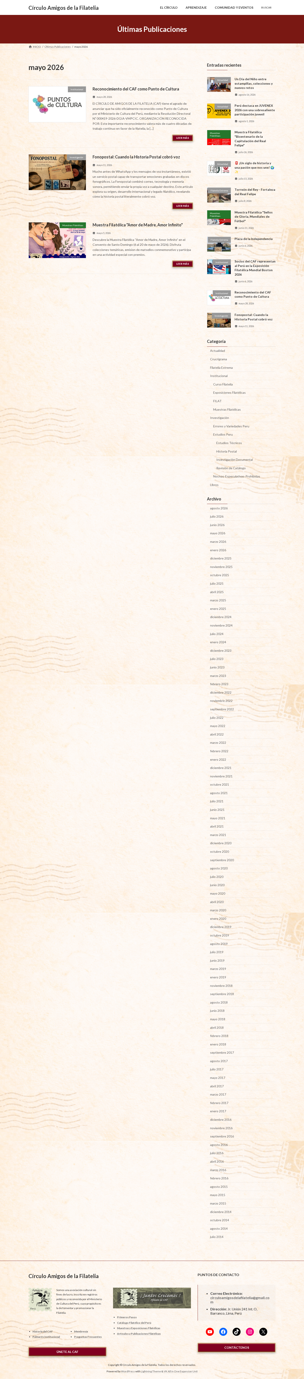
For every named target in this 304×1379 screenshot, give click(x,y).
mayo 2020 (217, 893)
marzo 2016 (218, 1170)
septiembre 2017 (222, 1052)
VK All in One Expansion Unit (181, 1371)
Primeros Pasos (127, 1317)
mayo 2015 (217, 1195)
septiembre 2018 (222, 994)
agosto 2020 (219, 868)
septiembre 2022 (222, 709)
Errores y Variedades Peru (231, 426)
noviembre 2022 (221, 701)
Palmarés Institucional (46, 1337)
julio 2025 (216, 583)
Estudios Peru (223, 434)
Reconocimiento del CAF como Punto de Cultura (136, 88)
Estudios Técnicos (229, 443)
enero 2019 (218, 977)
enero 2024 (218, 642)
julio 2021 (216, 801)
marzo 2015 (218, 1203)
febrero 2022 (219, 751)
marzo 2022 (218, 743)
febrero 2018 (219, 1036)
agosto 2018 (219, 1002)
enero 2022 (218, 759)
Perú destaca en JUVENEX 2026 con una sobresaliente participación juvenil (255, 110)
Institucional (219, 376)
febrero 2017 (219, 1103)
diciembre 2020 (220, 843)
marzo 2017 (218, 1094)
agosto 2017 (219, 1061)
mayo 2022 (217, 726)
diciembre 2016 (220, 1119)
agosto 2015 (219, 1186)
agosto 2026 (219, 508)
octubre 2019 (219, 935)
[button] (67, 1351)
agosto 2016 (219, 1145)
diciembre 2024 (220, 617)
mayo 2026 (217, 533)
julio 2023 (216, 659)
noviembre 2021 (221, 776)
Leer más (182, 137)
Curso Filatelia (223, 384)
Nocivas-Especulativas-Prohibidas (236, 476)
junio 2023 (217, 667)
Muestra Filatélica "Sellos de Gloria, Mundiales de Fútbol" (254, 216)
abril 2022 (217, 734)
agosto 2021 (219, 793)
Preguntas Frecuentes (88, 1337)
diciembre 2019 (220, 927)
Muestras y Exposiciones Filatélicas (138, 1328)
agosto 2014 (219, 1228)
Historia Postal (226, 451)
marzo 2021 (218, 835)
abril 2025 (217, 592)
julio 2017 (216, 1069)
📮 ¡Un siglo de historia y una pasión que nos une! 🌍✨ (254, 167)
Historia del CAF (42, 1331)
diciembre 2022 (220, 692)
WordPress (128, 1371)
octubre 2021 (219, 784)
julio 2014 (216, 1237)
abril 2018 (217, 1027)
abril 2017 (217, 1086)
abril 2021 (217, 826)
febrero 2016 (219, 1178)
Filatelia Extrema (221, 367)
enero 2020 (218, 918)
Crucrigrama (218, 359)
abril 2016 (217, 1161)
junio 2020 (217, 885)
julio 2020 (216, 877)
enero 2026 (218, 550)
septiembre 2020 (222, 860)
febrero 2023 (219, 684)
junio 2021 (217, 809)
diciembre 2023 (220, 650)
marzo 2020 (218, 910)
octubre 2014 (219, 1220)
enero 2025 (218, 609)
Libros (214, 485)
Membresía (81, 1331)
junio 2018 (217, 1011)
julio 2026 (216, 516)
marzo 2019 (218, 969)
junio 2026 (217, 525)
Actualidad (217, 351)
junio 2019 (217, 960)
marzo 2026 (218, 541)
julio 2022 (216, 717)
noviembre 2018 (221, 986)
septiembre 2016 (222, 1136)
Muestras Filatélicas (227, 409)
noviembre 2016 (221, 1128)
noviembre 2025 (221, 567)
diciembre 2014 (220, 1212)
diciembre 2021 (220, 768)
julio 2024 (216, 634)
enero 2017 (218, 1111)
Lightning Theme (151, 1371)
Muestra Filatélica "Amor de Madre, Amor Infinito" (138, 224)
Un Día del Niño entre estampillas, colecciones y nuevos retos (254, 83)
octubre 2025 (219, 575)
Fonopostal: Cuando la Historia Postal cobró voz (136, 156)
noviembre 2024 (221, 625)
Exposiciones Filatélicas (229, 393)
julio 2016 (216, 1153)
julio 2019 (216, 952)
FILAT (217, 401)
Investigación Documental (234, 459)
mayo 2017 (217, 1078)
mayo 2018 (217, 1019)
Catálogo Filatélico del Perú (134, 1322)
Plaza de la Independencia (254, 239)
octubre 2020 (219, 851)
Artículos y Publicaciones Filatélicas (139, 1333)
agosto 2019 (219, 944)
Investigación (219, 418)
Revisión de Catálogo (231, 468)
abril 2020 (217, 902)
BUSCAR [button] (266, 7)
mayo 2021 (217, 818)
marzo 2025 (218, 600)
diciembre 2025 (220, 558)
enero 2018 (218, 1044)
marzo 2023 (218, 676)
